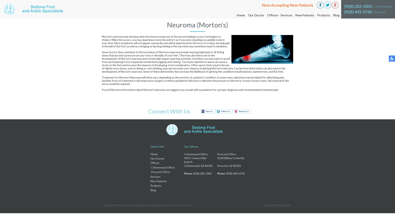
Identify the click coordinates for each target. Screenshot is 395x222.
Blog (336, 15)
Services (286, 15)
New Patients (304, 15)
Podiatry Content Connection (176, 205)
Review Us (244, 111)
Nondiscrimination (282, 205)
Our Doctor (256, 15)
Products (323, 15)
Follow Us (225, 111)
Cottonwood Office (163, 167)
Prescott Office (160, 172)
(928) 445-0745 (358, 11)
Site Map (267, 205)
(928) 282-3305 (358, 6)
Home (241, 15)
